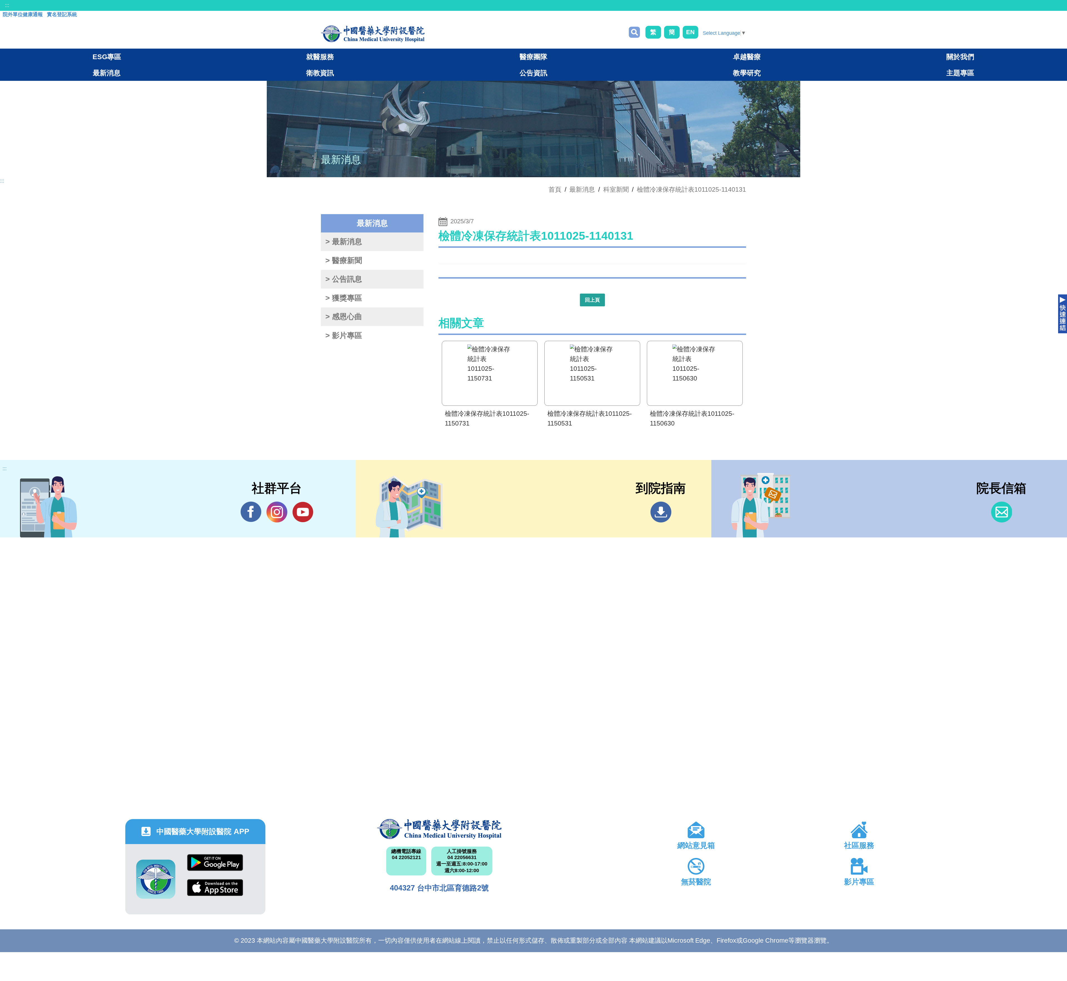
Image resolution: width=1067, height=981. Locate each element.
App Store (215, 891)
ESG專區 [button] (107, 57)
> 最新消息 (343, 241)
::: (7, 5)
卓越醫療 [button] (747, 57)
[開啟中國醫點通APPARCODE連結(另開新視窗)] (155, 879)
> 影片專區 (343, 335)
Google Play (215, 866)
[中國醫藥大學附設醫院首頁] (373, 34)
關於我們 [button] (960, 57)
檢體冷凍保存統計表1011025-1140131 (691, 189)
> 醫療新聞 (343, 260)
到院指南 (660, 512)
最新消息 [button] (107, 73)
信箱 (1001, 512)
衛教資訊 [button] (320, 73)
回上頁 (592, 300)
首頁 (555, 189)
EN (690, 32)
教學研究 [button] (747, 73)
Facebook (251, 512)
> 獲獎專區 (343, 298)
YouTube (302, 512)
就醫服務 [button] (320, 57)
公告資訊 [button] (533, 73)
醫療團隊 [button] (533, 57)
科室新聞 (616, 189)
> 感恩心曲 (343, 316)
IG (276, 512)
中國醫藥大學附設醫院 (439, 829)
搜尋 (634, 32)
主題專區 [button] (960, 73)
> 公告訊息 (343, 279)
